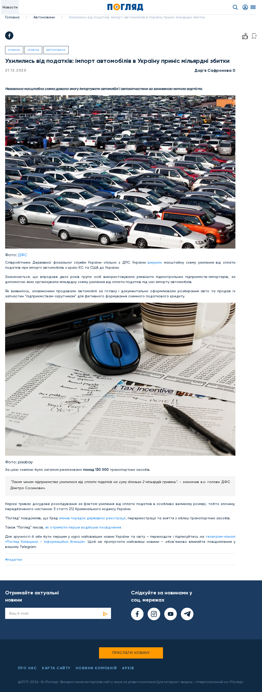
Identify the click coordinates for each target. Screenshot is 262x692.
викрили (156, 262)
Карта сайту (56, 668)
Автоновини (44, 17)
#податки (13, 559)
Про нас (27, 668)
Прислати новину (131, 653)
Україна (33, 50)
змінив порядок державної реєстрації (92, 518)
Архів (128, 668)
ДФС (22, 254)
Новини (14, 50)
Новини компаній (96, 668)
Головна (12, 17)
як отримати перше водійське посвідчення (83, 527)
